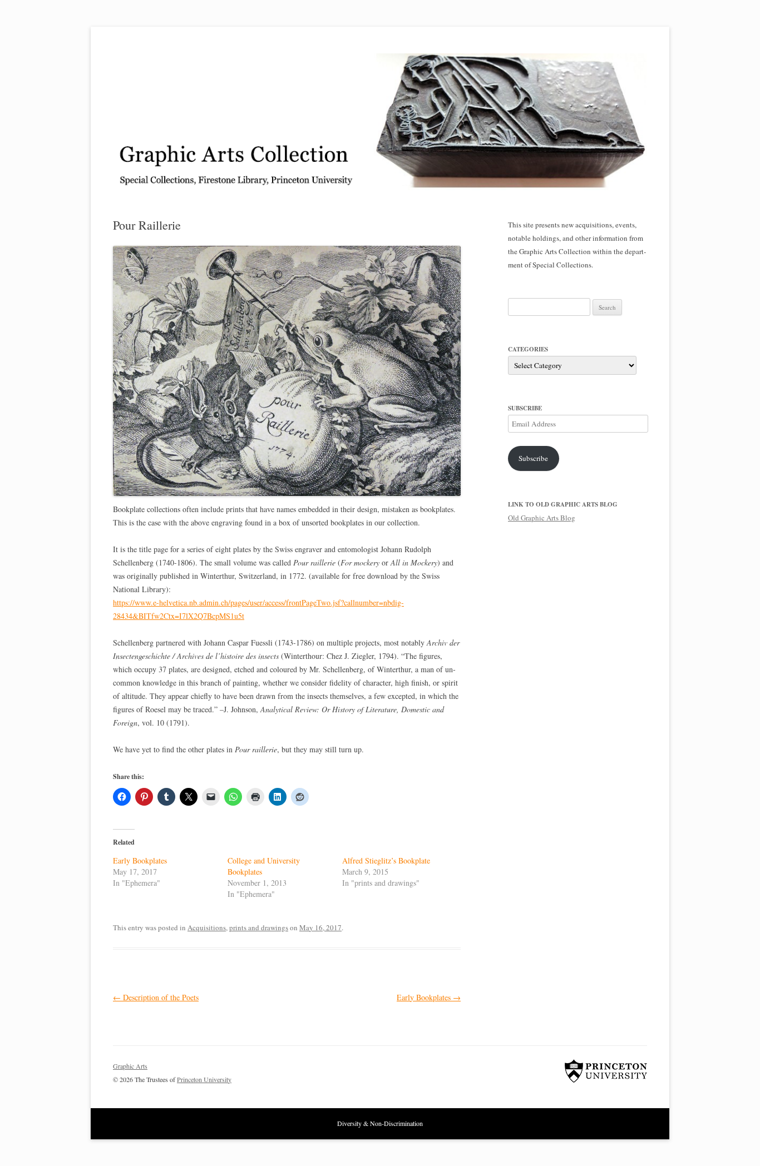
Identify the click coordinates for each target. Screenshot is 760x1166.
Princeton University (606, 1071)
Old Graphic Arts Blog (541, 518)
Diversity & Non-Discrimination (380, 1123)
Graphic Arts (130, 1065)
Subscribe (533, 458)
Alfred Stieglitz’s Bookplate (386, 860)
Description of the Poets (156, 997)
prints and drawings (258, 927)
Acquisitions (206, 927)
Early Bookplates (140, 860)
